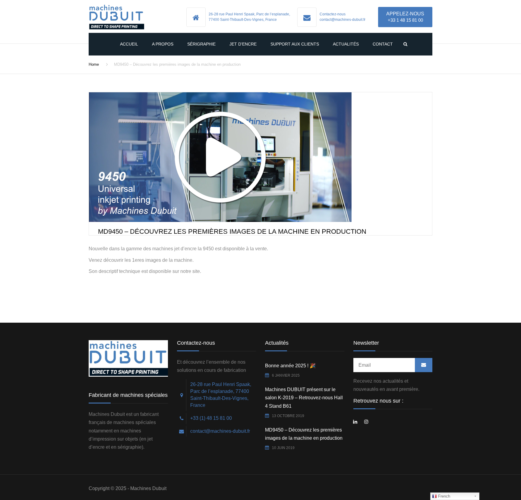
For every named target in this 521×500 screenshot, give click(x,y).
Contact (383, 44)
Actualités (346, 44)
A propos (162, 44)
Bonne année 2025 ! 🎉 (290, 365)
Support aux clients (294, 44)
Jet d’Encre (243, 44)
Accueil (129, 44)
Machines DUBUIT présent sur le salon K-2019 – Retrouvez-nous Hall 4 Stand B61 (304, 397)
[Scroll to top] (489, 468)
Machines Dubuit (148, 488)
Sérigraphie (201, 44)
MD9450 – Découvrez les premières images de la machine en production (304, 434)
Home (94, 64)
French (443, 496)
